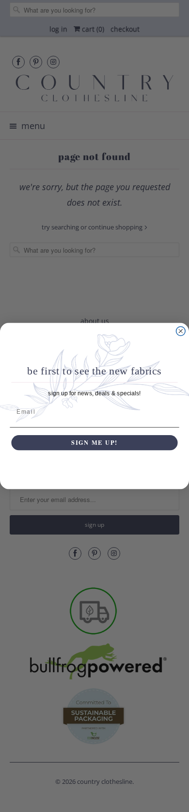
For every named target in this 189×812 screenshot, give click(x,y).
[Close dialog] (180, 331)
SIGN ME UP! (94, 442)
